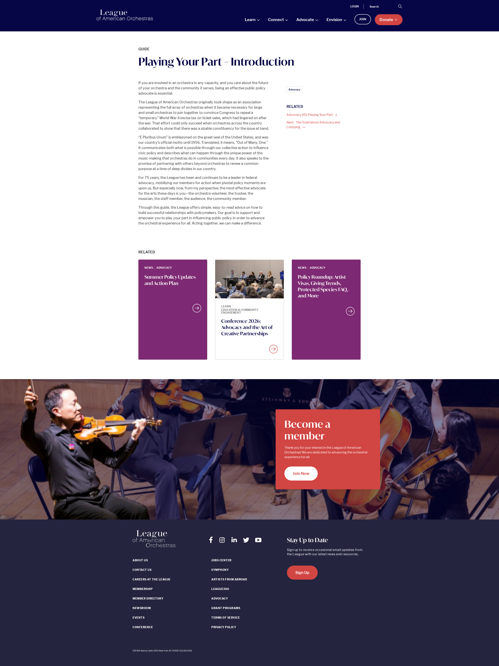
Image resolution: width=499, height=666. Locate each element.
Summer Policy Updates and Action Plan (170, 280)
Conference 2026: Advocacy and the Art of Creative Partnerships (247, 327)
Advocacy (294, 89)
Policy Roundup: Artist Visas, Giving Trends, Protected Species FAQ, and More (323, 286)
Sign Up (302, 572)
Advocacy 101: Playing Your (310, 115)
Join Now (301, 473)
